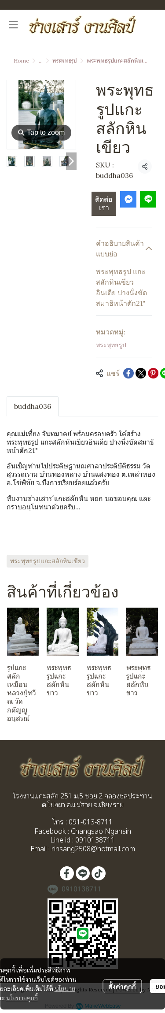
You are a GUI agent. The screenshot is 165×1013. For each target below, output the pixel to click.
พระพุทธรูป (64, 60)
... (41, 60)
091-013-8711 (90, 821)
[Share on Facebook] (128, 373)
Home (21, 60)
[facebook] (67, 873)
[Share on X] (141, 373)
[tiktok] (99, 873)
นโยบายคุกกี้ (22, 998)
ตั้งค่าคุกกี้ (122, 986)
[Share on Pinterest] (153, 373)
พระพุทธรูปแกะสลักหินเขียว (47, 561)
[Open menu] (13, 24)
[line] (83, 873)
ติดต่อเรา (104, 203)
